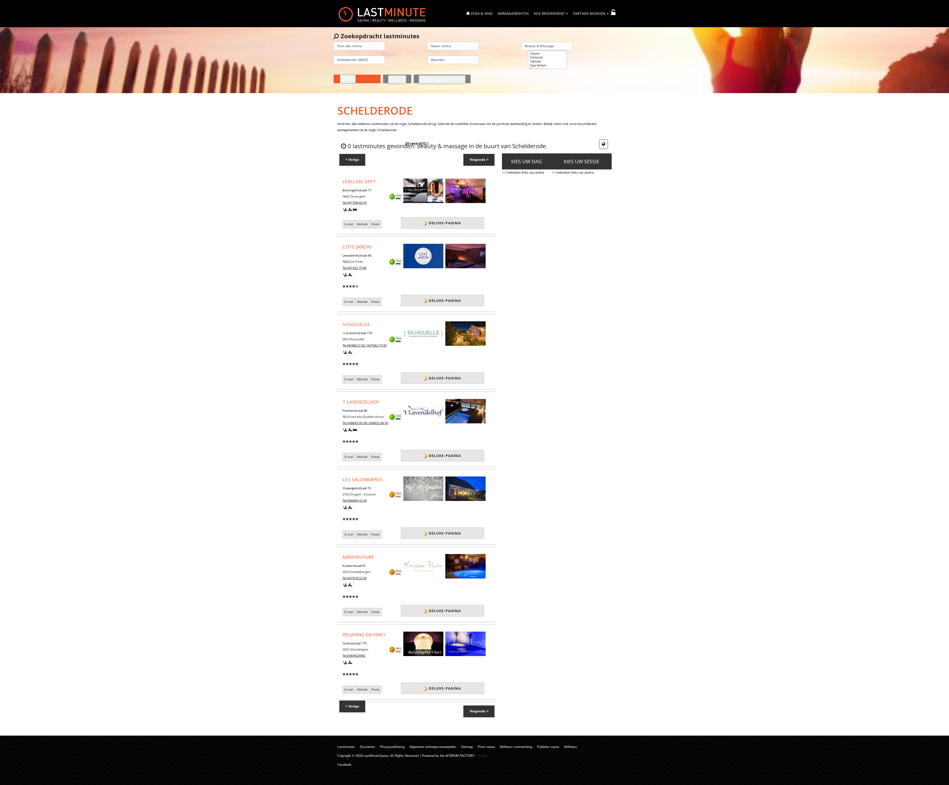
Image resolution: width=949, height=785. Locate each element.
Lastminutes (346, 747)
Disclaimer (367, 747)
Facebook (344, 764)
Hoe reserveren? (549, 13)
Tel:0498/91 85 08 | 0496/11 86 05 (365, 423)
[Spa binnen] (547, 65)
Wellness (570, 747)
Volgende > (479, 160)
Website (362, 224)
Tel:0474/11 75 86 (355, 268)
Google (483, 756)
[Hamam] (547, 61)
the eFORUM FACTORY (457, 756)
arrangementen (348, 130)
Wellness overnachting (516, 747)
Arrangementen (513, 13)
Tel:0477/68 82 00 (355, 203)
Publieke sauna (548, 747)
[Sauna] (547, 54)
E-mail (349, 224)
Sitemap (467, 747)
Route (375, 224)
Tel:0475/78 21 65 (355, 578)
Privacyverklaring (392, 747)
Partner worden (589, 13)
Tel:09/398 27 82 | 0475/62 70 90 (365, 345)
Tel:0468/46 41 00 (355, 500)
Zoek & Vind (481, 13)
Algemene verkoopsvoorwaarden (433, 747)
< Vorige (352, 160)
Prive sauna (486, 747)
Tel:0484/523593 (354, 656)
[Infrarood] (547, 58)
